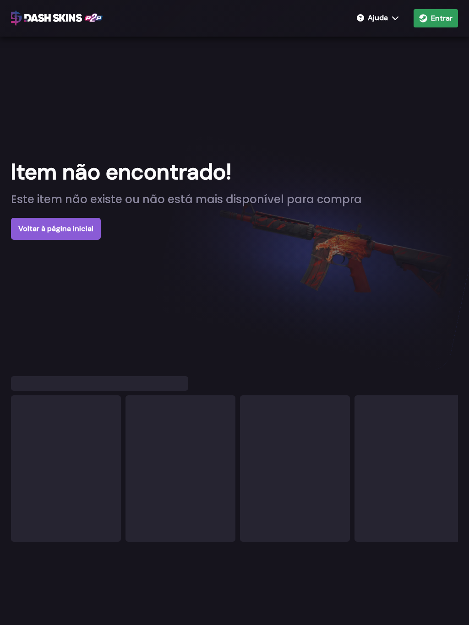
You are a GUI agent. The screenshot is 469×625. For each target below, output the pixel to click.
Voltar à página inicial (55, 228)
